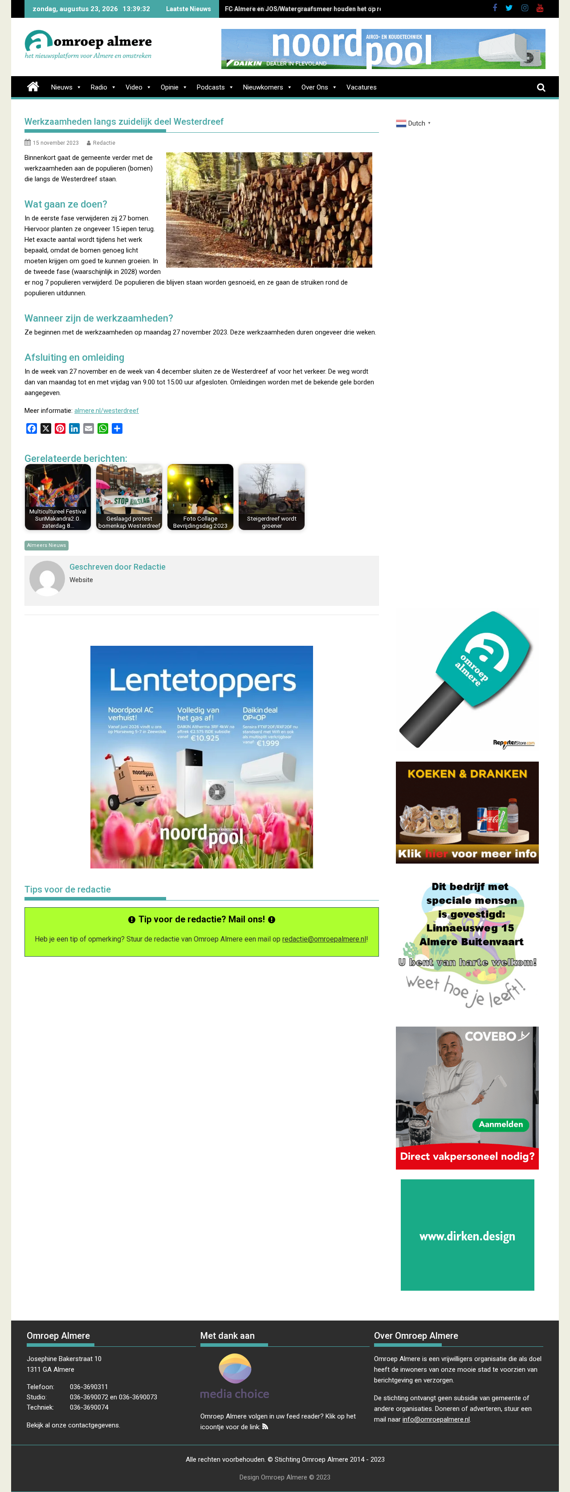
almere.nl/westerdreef (106, 411)
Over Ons (314, 87)
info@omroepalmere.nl (436, 1419)
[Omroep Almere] (33, 85)
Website (81, 580)
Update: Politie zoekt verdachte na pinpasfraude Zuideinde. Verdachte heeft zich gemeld (356, 8)
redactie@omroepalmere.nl (324, 939)
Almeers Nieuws (46, 545)
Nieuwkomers (263, 87)
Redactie (104, 143)
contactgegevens (93, 1425)
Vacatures (361, 87)
